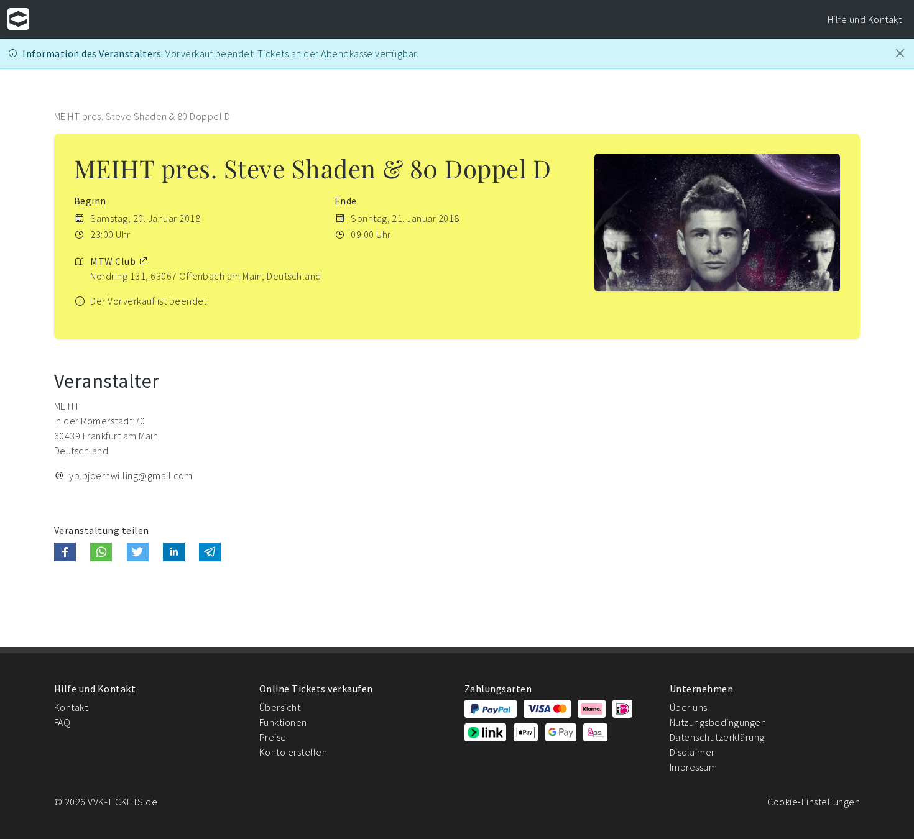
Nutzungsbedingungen (718, 722)
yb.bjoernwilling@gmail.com (130, 475)
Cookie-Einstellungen (813, 801)
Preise (273, 737)
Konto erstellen (293, 752)
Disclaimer (692, 752)
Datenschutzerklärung (717, 737)
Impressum (693, 767)
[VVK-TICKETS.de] (18, 19)
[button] (65, 552)
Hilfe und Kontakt (865, 19)
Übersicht (279, 707)
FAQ (62, 722)
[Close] (900, 53)
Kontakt (71, 707)
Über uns (689, 707)
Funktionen (283, 722)
